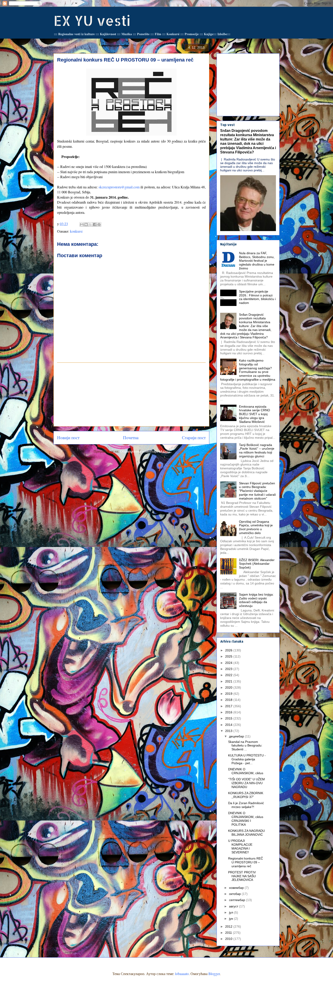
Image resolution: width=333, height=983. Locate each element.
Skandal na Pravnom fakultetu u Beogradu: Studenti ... (245, 745)
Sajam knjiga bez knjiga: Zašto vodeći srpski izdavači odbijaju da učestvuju (256, 600)
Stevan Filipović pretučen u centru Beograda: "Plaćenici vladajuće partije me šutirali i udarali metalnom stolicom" (257, 490)
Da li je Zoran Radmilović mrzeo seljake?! (246, 805)
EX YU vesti (91, 20)
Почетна (130, 437)
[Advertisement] (131, 394)
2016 (229, 712)
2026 (229, 650)
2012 (229, 926)
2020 (229, 687)
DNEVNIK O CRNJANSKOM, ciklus (245, 771)
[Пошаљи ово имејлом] (82, 224)
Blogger (214, 973)
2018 (229, 700)
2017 (229, 706)
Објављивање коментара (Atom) (144, 451)
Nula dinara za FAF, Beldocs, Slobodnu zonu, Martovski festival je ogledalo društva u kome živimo (257, 260)
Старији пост (194, 437)
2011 (229, 932)
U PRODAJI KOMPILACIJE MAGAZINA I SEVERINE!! (240, 846)
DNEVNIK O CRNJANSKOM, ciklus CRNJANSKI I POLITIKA (245, 818)
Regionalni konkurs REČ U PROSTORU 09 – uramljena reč (245, 862)
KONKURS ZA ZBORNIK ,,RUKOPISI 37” (245, 795)
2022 (229, 675)
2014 (229, 725)
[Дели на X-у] (90, 224)
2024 (229, 663)
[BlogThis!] (86, 224)
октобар (235, 894)
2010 (229, 939)
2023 (229, 669)
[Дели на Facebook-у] (94, 224)
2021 (229, 681)
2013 (229, 731)
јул (231, 912)
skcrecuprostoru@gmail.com (119, 187)
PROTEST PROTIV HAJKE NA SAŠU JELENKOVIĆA (242, 876)
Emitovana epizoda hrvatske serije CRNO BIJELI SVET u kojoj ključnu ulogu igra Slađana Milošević (254, 414)
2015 (229, 718)
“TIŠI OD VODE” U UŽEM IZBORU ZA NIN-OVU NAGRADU (246, 783)
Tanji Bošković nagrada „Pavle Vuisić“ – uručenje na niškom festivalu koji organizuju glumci (256, 450)
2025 (229, 656)
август (234, 906)
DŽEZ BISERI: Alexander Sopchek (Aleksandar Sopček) (257, 563)
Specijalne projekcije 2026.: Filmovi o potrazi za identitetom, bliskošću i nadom (257, 297)
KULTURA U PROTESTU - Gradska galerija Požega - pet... (247, 759)
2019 (229, 693)
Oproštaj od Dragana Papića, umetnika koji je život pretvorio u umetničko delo (256, 527)
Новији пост (68, 437)
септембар (237, 900)
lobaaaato (182, 973)
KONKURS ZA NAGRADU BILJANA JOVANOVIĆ (246, 832)
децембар (237, 736)
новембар (237, 887)
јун (231, 918)
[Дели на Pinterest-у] (99, 224)
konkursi (76, 231)
